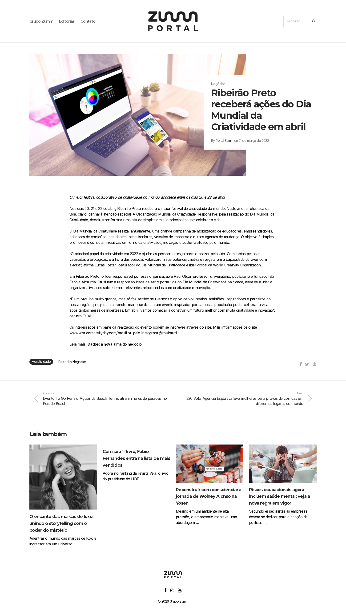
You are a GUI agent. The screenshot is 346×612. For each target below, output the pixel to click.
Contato (88, 21)
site (208, 327)
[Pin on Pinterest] (315, 364)
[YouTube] (180, 590)
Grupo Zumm (41, 21)
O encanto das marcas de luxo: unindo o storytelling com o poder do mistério (61, 523)
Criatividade (42, 361)
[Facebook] (165, 590)
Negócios (79, 362)
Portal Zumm (224, 141)
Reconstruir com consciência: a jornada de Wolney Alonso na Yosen (208, 496)
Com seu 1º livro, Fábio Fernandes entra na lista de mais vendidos (136, 458)
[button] (313, 21)
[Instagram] (172, 590)
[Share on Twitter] (307, 364)
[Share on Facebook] (300, 364)
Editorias (67, 21)
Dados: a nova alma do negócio (114, 344)
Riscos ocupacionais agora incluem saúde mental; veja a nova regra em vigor (279, 496)
